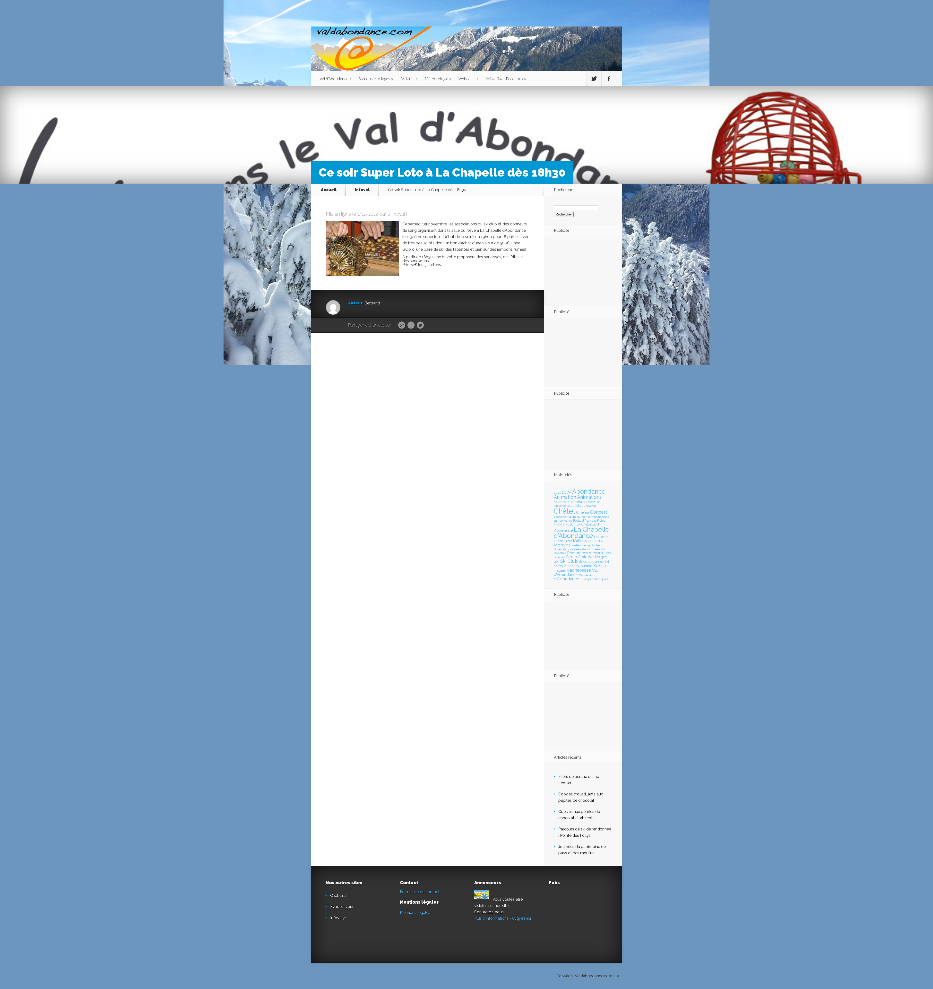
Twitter (420, 325)
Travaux (560, 570)
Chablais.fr (339, 895)
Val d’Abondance (335, 78)
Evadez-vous (342, 906)
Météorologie (438, 78)
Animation (565, 497)
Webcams (468, 78)
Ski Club (569, 561)
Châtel (564, 511)
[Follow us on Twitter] (594, 79)
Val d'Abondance (576, 572)
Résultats (559, 557)
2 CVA (557, 492)
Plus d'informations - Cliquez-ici (502, 918)
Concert (598, 512)
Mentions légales (415, 912)
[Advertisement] (580, 271)
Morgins (562, 544)
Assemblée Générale (569, 502)
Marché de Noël (594, 541)
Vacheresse (579, 570)
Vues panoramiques (594, 579)
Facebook (411, 325)
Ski (556, 561)
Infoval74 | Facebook (506, 78)
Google (402, 325)
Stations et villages (376, 78)
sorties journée (579, 566)
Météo (576, 545)
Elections (560, 516)
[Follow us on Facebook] (609, 79)
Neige (586, 545)
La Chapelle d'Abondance (581, 532)
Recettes (560, 553)
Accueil (329, 189)
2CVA (566, 492)
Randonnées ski (593, 549)
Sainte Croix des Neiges (586, 557)
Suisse (599, 565)
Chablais (577, 506)
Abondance (588, 491)
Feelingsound (576, 516)
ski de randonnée (591, 561)
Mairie (578, 541)
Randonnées (572, 549)
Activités (408, 78)
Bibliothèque (562, 506)
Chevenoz (590, 505)
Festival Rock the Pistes (589, 520)
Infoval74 (338, 918)
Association (593, 502)
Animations (589, 497)
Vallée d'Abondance (572, 576)
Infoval (362, 189)
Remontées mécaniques (589, 553)
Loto (569, 541)
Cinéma (582, 512)
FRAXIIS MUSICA (565, 524)
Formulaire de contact (420, 892)
